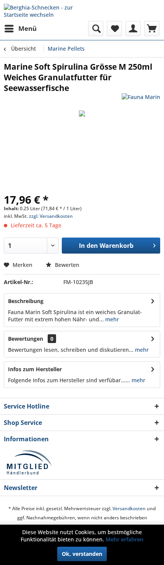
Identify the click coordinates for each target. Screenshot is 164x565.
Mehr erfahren (124, 539)
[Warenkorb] (151, 28)
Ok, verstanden (82, 553)
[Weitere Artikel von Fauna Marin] (141, 100)
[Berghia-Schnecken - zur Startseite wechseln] (43, 10)
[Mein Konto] (133, 28)
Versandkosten (129, 508)
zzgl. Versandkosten (51, 216)
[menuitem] (20, 28)
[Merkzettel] (114, 28)
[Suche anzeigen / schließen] (95, 28)
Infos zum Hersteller (35, 369)
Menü (27, 28)
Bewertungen (25, 338)
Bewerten (66, 264)
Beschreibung (25, 301)
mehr (111, 319)
